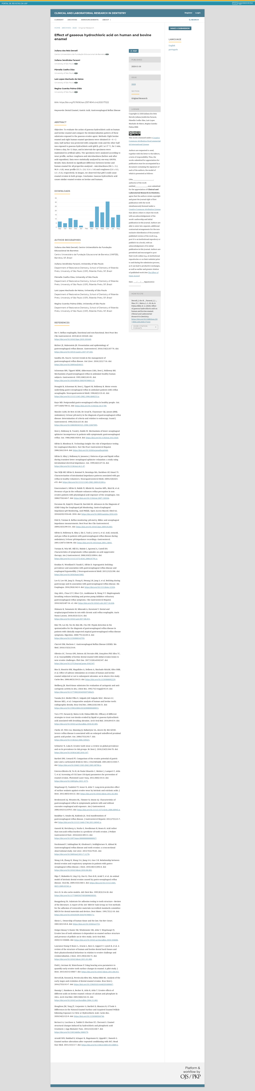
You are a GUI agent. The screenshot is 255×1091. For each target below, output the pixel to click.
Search (195, 20)
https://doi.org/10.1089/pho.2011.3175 (71, 781)
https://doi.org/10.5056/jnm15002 (69, 574)
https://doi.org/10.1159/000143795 (69, 638)
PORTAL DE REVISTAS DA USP (14, 4)
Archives (72, 20)
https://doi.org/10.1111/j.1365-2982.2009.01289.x (84, 482)
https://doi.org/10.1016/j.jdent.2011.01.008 (73, 959)
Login (198, 13)
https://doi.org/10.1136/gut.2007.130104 (91, 498)
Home (57, 28)
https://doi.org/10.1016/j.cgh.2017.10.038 (96, 603)
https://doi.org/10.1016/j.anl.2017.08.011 (72, 619)
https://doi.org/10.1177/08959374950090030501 (75, 895)
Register (188, 13)
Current (58, 20)
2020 (75, 28)
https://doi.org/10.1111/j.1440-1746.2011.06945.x (79, 822)
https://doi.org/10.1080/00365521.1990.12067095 (75, 425)
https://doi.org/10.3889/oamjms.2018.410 (99, 514)
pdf (134, 51)
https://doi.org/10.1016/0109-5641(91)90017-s (74, 914)
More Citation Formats (140, 327)
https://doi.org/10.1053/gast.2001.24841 (94, 542)
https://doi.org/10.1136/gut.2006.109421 (72, 740)
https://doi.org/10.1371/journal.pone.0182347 (74, 663)
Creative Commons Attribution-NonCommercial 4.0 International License (145, 141)
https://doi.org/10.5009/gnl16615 (68, 364)
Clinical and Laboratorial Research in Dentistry (90, 13)
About (105, 20)
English (172, 45)
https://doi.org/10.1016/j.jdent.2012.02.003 (99, 793)
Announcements (89, 20)
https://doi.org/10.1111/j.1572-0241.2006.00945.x (98, 809)
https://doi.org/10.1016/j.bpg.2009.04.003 (94, 526)
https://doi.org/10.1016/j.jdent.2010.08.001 (73, 870)
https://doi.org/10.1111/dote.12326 (100, 587)
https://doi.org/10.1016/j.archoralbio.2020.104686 (96, 940)
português (173, 49)
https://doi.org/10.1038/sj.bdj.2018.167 (71, 752)
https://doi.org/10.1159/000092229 (100, 679)
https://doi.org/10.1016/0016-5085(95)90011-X (74, 380)
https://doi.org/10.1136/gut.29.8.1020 (102, 437)
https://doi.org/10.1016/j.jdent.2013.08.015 (100, 971)
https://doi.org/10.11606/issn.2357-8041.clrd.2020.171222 (84, 102)
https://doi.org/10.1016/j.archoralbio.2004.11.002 (76, 1000)
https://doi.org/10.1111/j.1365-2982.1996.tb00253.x (76, 396)
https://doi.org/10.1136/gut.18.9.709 (90, 405)
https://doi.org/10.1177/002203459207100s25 (74, 692)
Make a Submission (180, 28)
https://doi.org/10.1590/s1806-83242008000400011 (76, 708)
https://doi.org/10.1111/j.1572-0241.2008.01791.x (75, 558)
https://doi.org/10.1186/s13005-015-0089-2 (99, 1045)
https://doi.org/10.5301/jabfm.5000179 (71, 1032)
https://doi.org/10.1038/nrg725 (86, 924)
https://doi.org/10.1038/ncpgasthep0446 (90, 450)
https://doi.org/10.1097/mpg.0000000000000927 (75, 838)
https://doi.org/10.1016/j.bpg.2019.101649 (72, 339)
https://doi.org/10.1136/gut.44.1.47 (69, 466)
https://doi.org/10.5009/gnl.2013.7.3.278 (71, 854)
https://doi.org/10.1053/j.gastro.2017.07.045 (73, 352)
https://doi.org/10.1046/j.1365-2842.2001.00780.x (79, 765)
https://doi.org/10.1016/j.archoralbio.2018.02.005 (76, 724)
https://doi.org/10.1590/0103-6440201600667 (93, 984)
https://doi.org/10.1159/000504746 (89, 1016)
